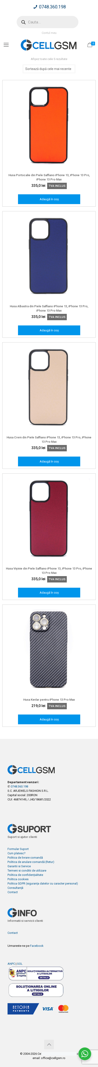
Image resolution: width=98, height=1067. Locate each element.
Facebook (37, 945)
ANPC (11, 963)
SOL (20, 963)
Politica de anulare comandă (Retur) (31, 862)
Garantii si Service (19, 866)
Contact (13, 892)
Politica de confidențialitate (25, 875)
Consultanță (15, 888)
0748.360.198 (52, 7)
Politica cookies (18, 879)
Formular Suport (18, 849)
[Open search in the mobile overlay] (47, 22)
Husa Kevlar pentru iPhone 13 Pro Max (49, 699)
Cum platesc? (17, 853)
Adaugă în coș (49, 199)
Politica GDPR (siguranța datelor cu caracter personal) (43, 883)
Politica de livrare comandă (25, 857)
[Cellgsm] (49, 44)
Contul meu (49, 33)
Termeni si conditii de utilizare (27, 870)
